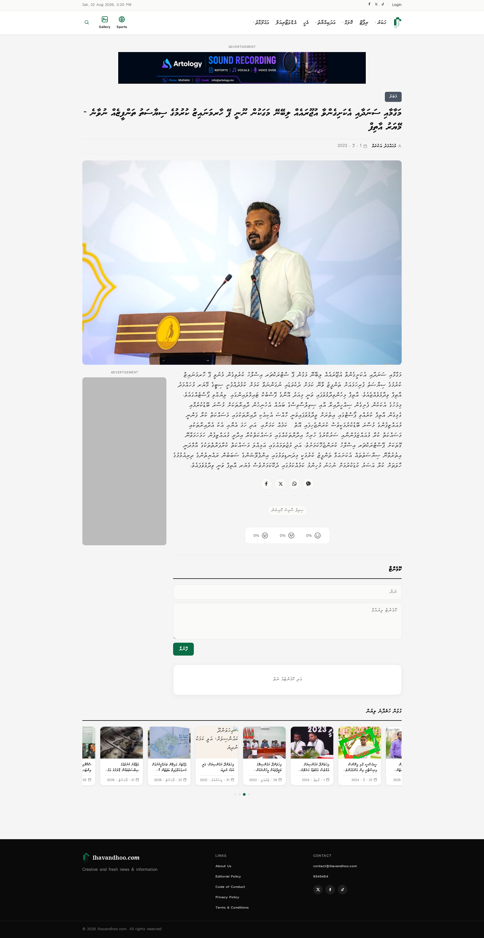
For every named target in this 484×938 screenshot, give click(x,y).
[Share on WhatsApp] (294, 484)
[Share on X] (280, 484)
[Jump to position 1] (249, 794)
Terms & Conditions (232, 908)
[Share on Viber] (308, 484)
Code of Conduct (230, 887)
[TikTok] (383, 5)
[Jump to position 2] (244, 794)
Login (397, 5)
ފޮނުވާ (183, 649)
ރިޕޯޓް (364, 22)
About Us (223, 867)
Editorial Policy (228, 877)
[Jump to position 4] (235, 794)
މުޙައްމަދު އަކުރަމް (384, 146)
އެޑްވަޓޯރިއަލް (286, 22)
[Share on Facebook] (266, 484)
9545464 (320, 877)
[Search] (86, 22)
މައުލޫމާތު (261, 22)
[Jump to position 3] (239, 794)
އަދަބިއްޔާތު (325, 22)
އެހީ (306, 22)
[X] (376, 5)
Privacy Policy (227, 898)
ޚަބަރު (380, 22)
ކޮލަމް (347, 22)
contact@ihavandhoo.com (335, 867)
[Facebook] (369, 5)
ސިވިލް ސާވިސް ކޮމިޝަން (287, 510)
